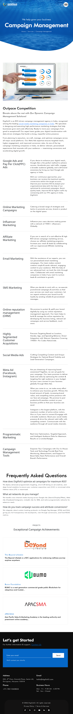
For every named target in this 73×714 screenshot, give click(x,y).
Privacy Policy (29, 706)
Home (23, 31)
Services (31, 31)
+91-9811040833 (11, 689)
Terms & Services (42, 706)
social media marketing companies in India (36, 124)
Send (58, 655)
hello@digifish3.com (44, 679)
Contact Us (36, 644)
